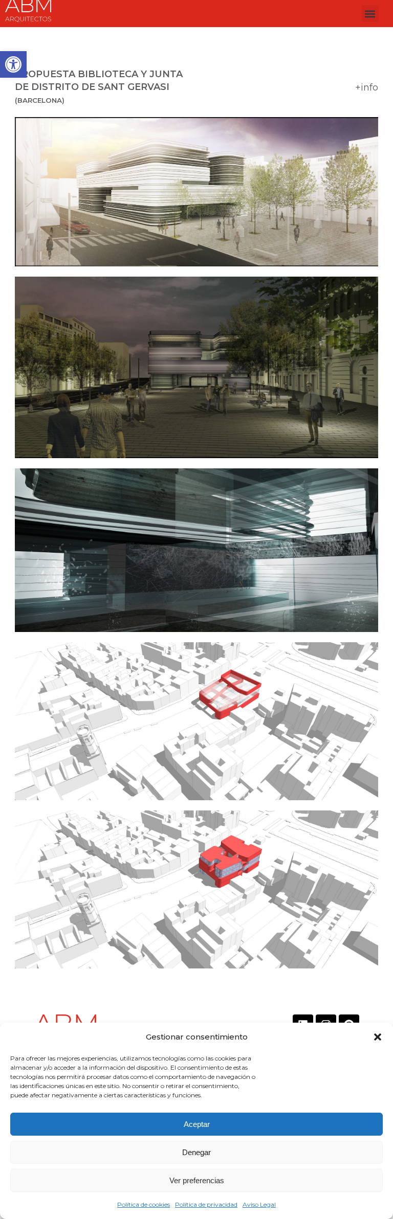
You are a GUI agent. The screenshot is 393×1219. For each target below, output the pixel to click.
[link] (13, 64)
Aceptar (197, 1124)
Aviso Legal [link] (259, 1204)
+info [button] (366, 87)
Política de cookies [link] (143, 1204)
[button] (378, 1037)
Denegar (196, 1152)
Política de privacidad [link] (206, 1204)
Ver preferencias (196, 1180)
